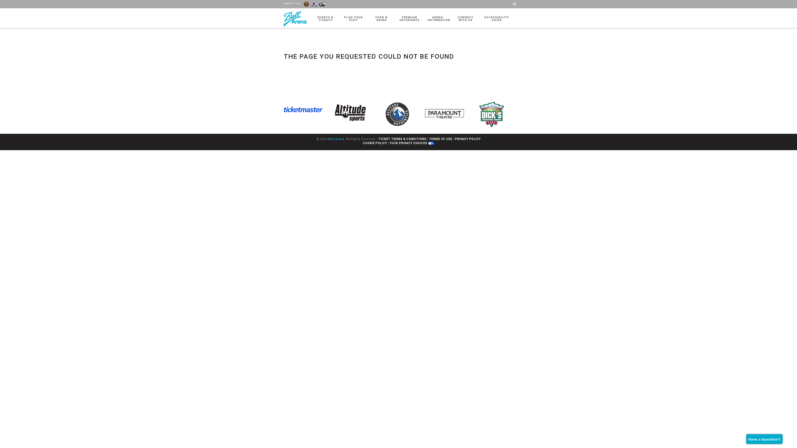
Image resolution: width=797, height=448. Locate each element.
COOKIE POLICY (375, 143)
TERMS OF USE (440, 139)
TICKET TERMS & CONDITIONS (403, 139)
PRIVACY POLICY (468, 139)
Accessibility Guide (496, 19)
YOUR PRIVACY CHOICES (409, 143)
